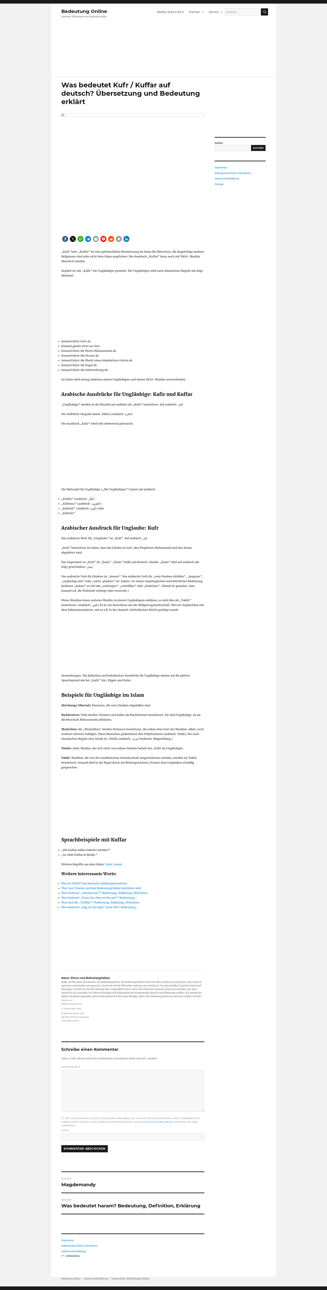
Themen (194, 12)
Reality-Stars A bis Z (170, 12)
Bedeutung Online (84, 11)
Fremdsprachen (70, 1020)
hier (199, 996)
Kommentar (70, 1066)
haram (117, 864)
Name (65, 1130)
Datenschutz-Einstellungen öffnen (130, 1278)
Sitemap (219, 184)
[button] (65, 239)
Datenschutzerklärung (156, 1121)
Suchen (219, 143)
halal (108, 864)
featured (84, 1017)
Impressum (67, 1240)
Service (214, 12)
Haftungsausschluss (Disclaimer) (79, 1245)
